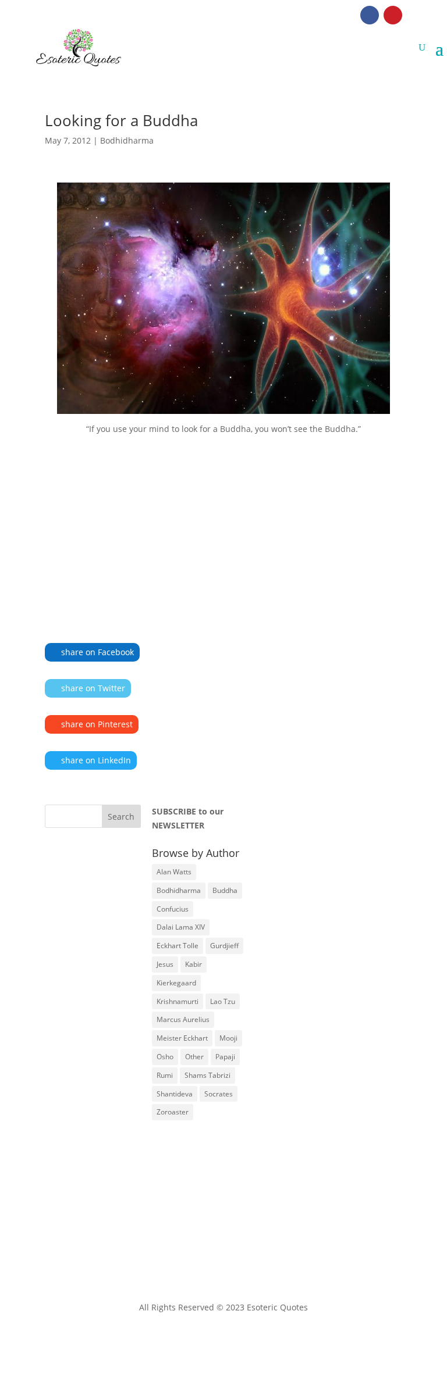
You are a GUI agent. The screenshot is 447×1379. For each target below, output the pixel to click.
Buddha (224, 890)
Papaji (225, 1057)
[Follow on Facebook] (369, 15)
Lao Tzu (222, 1001)
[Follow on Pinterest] (393, 15)
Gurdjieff (224, 946)
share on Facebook (97, 652)
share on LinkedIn (96, 760)
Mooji (228, 1038)
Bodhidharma (127, 140)
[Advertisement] (223, 522)
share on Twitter (93, 688)
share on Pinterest (97, 724)
